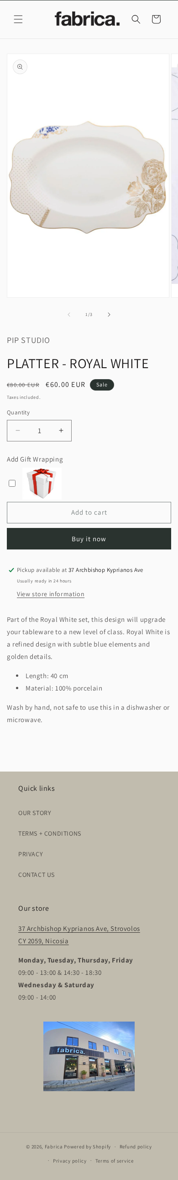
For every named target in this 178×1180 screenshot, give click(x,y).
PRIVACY (30, 854)
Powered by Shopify (87, 1146)
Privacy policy (70, 1161)
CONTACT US (36, 874)
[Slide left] (69, 315)
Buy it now (89, 538)
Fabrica (54, 1146)
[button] (18, 19)
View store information (50, 594)
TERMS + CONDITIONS (49, 833)
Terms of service (114, 1161)
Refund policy (136, 1146)
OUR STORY (34, 813)
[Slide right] (109, 315)
